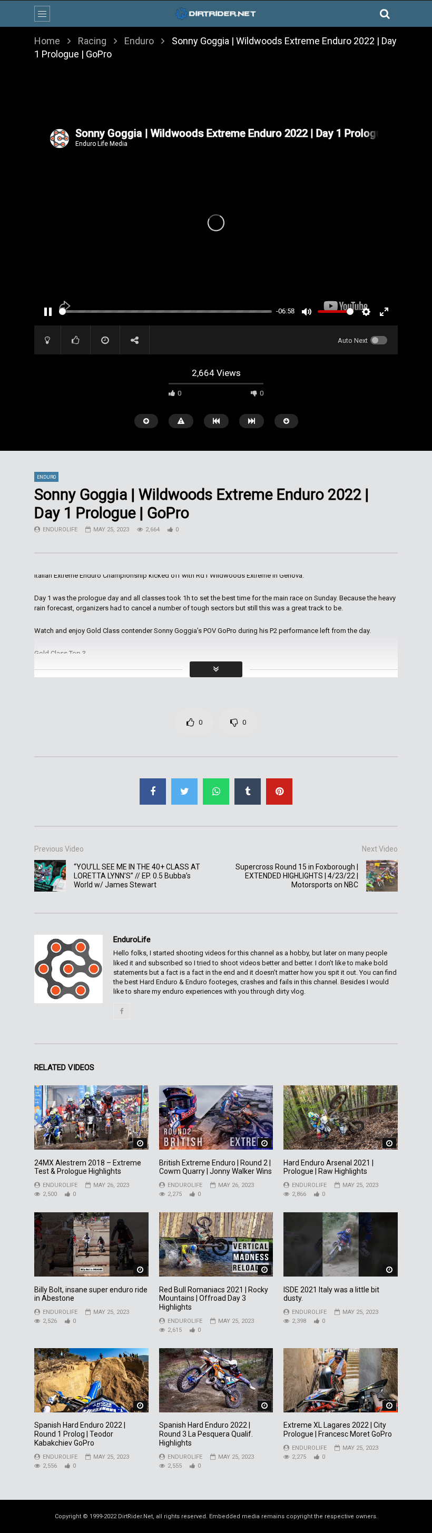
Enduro (139, 40)
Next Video (380, 849)
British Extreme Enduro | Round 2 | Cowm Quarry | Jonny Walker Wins (215, 1167)
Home (47, 40)
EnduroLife (60, 529)
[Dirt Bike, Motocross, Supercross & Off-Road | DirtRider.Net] (216, 14)
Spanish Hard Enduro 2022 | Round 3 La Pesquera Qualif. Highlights (206, 1434)
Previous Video (59, 849)
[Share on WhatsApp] (216, 791)
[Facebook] (121, 1011)
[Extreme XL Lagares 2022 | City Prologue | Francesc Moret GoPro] (340, 1380)
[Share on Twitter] (184, 791)
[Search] (384, 14)
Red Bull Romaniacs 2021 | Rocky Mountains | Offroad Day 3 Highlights (213, 1298)
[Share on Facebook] (153, 791)
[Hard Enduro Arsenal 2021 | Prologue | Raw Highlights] (340, 1117)
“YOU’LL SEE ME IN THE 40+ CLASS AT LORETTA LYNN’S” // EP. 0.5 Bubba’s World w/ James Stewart (137, 876)
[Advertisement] (216, 94)
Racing (92, 40)
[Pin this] (279, 791)
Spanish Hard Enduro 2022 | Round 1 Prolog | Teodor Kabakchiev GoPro (79, 1434)
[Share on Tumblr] (247, 791)
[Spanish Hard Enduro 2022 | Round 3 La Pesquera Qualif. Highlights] (216, 1380)
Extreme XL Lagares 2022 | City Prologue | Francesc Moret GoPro (337, 1429)
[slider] (165, 311)
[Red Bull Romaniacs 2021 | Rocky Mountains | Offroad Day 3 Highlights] (216, 1244)
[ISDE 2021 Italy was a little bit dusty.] (340, 1244)
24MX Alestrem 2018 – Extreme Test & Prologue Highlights (87, 1167)
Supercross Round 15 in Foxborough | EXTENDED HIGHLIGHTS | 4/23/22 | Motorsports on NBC (296, 876)
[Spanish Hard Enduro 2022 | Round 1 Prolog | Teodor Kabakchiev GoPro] (91, 1380)
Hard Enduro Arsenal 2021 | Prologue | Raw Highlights (328, 1167)
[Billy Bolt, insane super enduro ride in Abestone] (91, 1244)
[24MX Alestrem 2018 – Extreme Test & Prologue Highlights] (91, 1117)
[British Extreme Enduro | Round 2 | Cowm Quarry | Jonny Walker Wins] (216, 1117)
